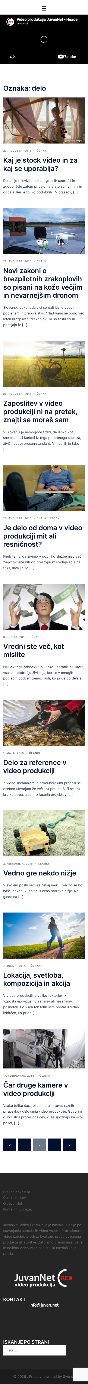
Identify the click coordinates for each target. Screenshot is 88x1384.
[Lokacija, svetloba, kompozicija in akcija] (44, 935)
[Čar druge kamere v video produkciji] (44, 1048)
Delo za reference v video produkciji (34, 766)
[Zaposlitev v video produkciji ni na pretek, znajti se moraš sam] (44, 363)
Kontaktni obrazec (18, 1209)
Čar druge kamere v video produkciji (35, 1089)
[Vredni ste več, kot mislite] (44, 606)
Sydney (69, 1376)
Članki (42, 150)
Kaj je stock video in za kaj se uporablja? (40, 164)
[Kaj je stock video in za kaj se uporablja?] (44, 120)
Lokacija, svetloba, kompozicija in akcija (36, 979)
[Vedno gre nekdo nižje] (44, 833)
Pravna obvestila (16, 1192)
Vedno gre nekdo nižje (39, 873)
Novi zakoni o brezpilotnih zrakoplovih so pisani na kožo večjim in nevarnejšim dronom (42, 282)
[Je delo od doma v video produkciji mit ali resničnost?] (44, 488)
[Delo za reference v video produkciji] (44, 722)
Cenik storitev (14, 1197)
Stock (55, 518)
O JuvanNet (12, 1203)
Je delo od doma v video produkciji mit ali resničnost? (42, 536)
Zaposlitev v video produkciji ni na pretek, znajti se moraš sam (40, 411)
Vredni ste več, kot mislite (33, 650)
